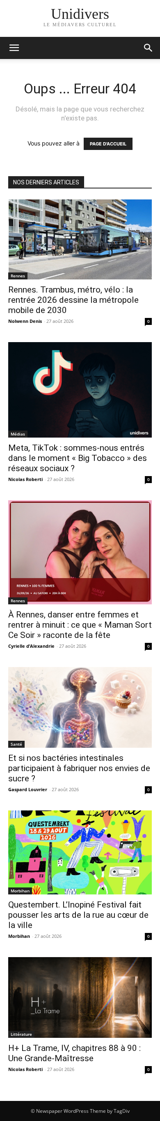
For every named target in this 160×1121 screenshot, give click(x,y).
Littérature (21, 1034)
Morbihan (20, 891)
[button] (148, 48)
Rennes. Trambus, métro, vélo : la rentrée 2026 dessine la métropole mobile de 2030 (73, 300)
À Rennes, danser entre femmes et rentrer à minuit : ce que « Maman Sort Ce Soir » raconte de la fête (80, 625)
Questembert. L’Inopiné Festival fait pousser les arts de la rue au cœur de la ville (78, 915)
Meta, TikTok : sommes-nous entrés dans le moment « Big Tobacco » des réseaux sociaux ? (77, 458)
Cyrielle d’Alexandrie (31, 646)
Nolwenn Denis (25, 321)
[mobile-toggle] (14, 48)
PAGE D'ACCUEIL (108, 144)
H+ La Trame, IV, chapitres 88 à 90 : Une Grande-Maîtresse (74, 1053)
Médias (18, 434)
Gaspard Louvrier (27, 789)
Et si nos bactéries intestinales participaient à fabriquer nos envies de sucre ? (79, 768)
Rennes (18, 276)
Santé (16, 744)
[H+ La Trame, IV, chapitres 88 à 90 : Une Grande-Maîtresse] (80, 997)
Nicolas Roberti (25, 479)
